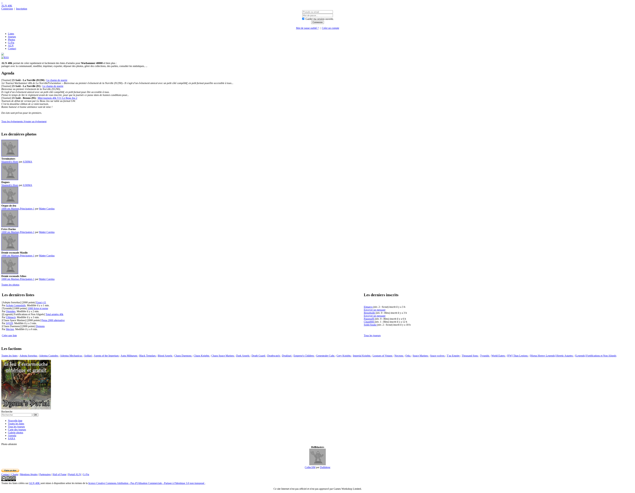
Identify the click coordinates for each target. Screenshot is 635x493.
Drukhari (287, 355)
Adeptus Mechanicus (71, 355)
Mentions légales (29, 474)
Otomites (10, 311)
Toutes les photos (10, 284)
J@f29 (9, 323)
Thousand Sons (470, 355)
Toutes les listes (9, 355)
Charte (14, 474)
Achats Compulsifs (16, 305)
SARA (11, 438)
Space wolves (437, 355)
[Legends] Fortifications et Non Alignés (595, 355)
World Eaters (498, 355)
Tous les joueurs (372, 335)
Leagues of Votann (383, 355)
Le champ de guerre (56, 80)
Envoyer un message (374, 309)
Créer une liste (9, 335)
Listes (11, 33)
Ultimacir (11, 317)
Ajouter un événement (34, 121)
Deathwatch (273, 355)
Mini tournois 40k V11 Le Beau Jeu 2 (57, 98)
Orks (408, 355)
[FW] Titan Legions (517, 355)
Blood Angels (165, 355)
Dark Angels (243, 355)
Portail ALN (74, 474)
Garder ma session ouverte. (319, 19)
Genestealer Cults (325, 355)
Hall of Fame (59, 474)
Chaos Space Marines (223, 355)
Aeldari (88, 355)
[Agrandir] (9, 155)
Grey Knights (344, 355)
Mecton (10, 329)
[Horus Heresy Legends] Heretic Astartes (551, 355)
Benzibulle (370, 312)
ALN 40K (6, 5)
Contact (12, 48)
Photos (11, 39)
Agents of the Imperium (106, 355)
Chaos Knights (202, 355)
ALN (11, 45)
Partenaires (45, 474)
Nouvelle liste (15, 420)
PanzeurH (369, 318)
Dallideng (325, 467)
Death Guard (259, 355)
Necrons (399, 355)
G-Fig (11, 42)
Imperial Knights (362, 355)
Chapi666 (369, 321)
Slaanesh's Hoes (9, 161)
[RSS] (5, 57)
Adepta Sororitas (29, 355)
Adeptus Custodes (49, 355)
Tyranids (485, 355)
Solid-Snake (370, 324)
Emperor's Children (304, 355)
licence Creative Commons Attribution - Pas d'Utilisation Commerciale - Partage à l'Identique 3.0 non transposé (146, 483)
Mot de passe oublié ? (307, 28)
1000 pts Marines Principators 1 (17, 208)
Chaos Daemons (183, 355)
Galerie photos (15, 432)
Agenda (12, 435)
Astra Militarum (129, 355)
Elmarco (368, 306)
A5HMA (27, 161)
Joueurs (12, 36)
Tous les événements (12, 121)
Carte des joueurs (17, 429)
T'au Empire (453, 355)
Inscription (21, 8)
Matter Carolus (47, 208)
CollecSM (310, 467)
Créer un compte (330, 28)
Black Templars (147, 355)
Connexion (7, 8)
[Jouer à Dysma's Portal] (26, 408)
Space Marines (421, 355)
